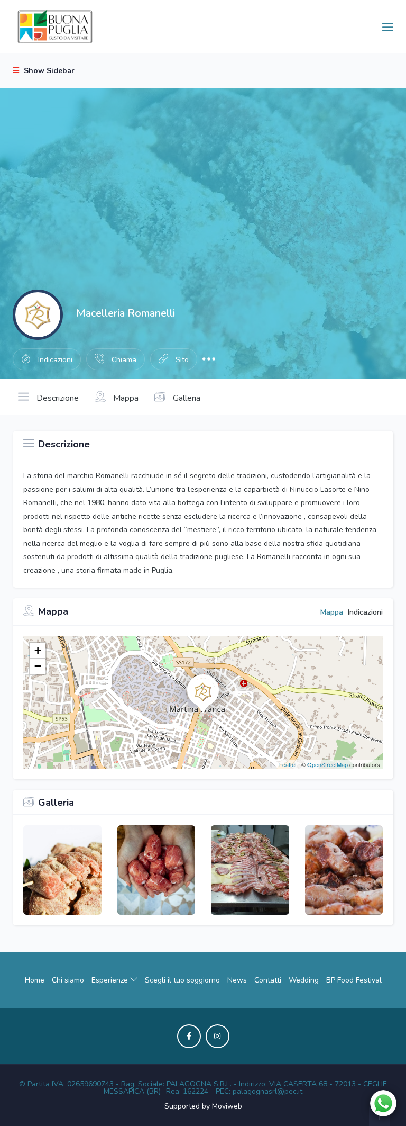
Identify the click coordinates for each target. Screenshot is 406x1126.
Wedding (304, 980)
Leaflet (288, 764)
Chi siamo (68, 980)
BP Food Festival (354, 980)
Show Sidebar (48, 71)
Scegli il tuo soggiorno (182, 980)
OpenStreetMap (327, 764)
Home (34, 980)
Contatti (267, 980)
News (237, 980)
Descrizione (56, 398)
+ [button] (37, 650)
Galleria (185, 398)
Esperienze (110, 980)
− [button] (37, 666)
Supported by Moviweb (203, 1106)
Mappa (125, 398)
